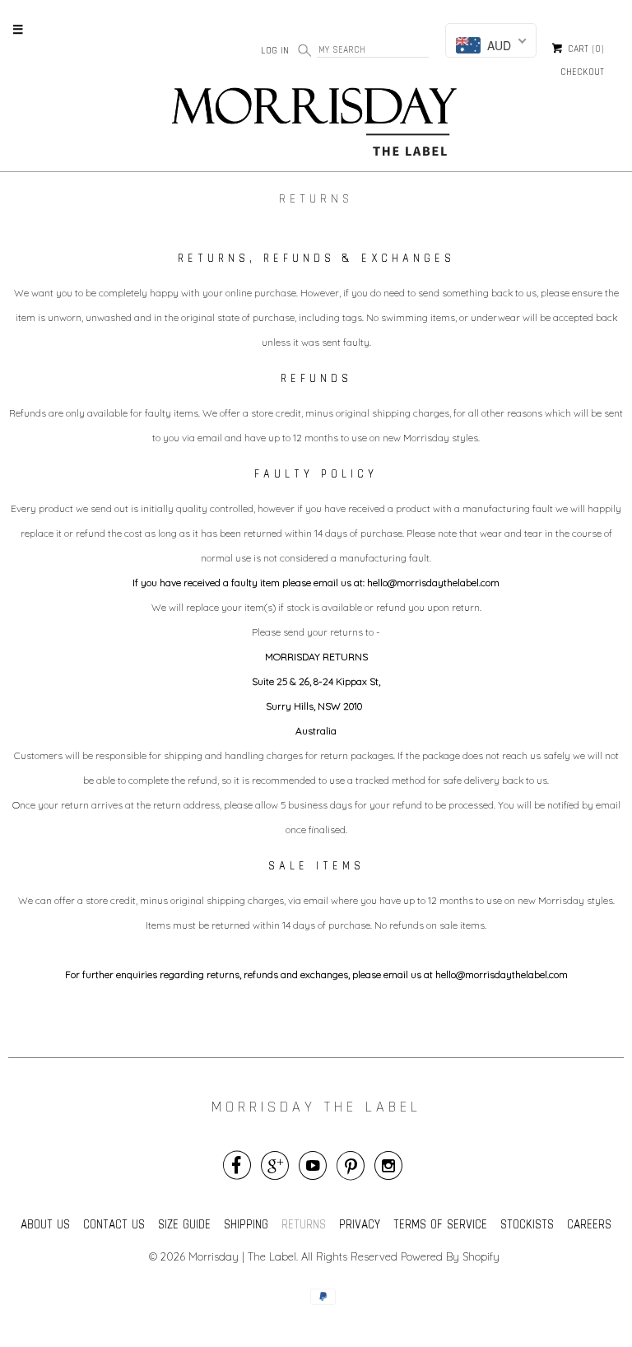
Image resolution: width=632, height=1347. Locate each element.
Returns (303, 1224)
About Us (45, 1224)
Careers (589, 1224)
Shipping (246, 1224)
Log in (275, 50)
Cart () (584, 49)
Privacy (359, 1224)
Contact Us (114, 1224)
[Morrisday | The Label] (316, 125)
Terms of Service (440, 1224)
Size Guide (184, 1224)
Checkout (582, 71)
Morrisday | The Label (242, 1256)
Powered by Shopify (450, 1256)
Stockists (527, 1224)
